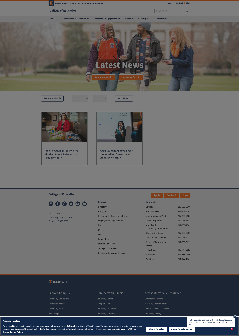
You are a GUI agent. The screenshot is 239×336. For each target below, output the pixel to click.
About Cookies (156, 329)
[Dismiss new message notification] (235, 317)
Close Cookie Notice (182, 329)
